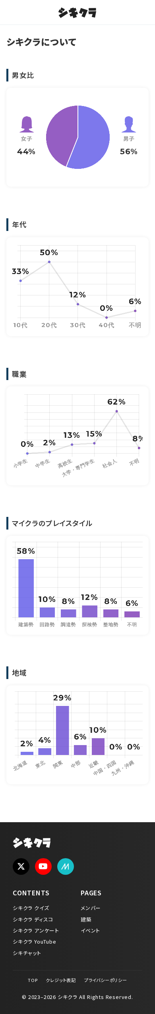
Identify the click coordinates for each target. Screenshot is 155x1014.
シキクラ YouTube (34, 941)
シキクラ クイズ (31, 908)
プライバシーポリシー (105, 980)
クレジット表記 (61, 980)
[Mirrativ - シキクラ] (65, 866)
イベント (90, 930)
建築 (86, 919)
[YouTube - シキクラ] (43, 866)
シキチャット (27, 953)
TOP (32, 980)
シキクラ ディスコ (33, 919)
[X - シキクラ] (21, 866)
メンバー (91, 908)
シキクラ (77, 14)
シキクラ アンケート (36, 930)
